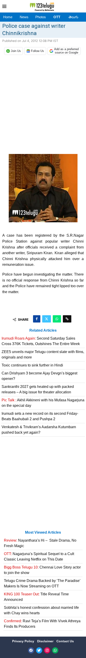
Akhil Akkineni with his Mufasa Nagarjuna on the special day (43, 402)
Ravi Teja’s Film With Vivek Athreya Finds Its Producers (42, 623)
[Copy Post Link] (67, 319)
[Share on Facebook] (36, 319)
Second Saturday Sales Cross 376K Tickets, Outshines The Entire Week (41, 341)
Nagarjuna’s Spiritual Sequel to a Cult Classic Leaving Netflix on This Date (39, 556)
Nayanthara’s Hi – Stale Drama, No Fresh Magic (40, 543)
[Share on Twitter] (46, 319)
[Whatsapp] (55, 650)
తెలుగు (73, 17)
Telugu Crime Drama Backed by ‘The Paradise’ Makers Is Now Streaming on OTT (42, 583)
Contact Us (65, 641)
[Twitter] (39, 650)
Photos (40, 17)
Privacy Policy (23, 641)
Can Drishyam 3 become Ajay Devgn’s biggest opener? (39, 376)
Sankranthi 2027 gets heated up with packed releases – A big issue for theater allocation (38, 389)
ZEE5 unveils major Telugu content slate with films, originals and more (43, 354)
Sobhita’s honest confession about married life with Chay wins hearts (41, 610)
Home (7, 17)
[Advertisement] (43, 105)
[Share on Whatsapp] (57, 319)
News (24, 17)
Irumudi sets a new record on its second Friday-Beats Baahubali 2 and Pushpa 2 (40, 416)
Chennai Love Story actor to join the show (42, 570)
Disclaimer (45, 641)
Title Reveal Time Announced (36, 597)
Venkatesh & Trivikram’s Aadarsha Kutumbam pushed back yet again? (39, 429)
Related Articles (43, 330)
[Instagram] (47, 650)
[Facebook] (31, 650)
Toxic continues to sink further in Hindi (32, 365)
